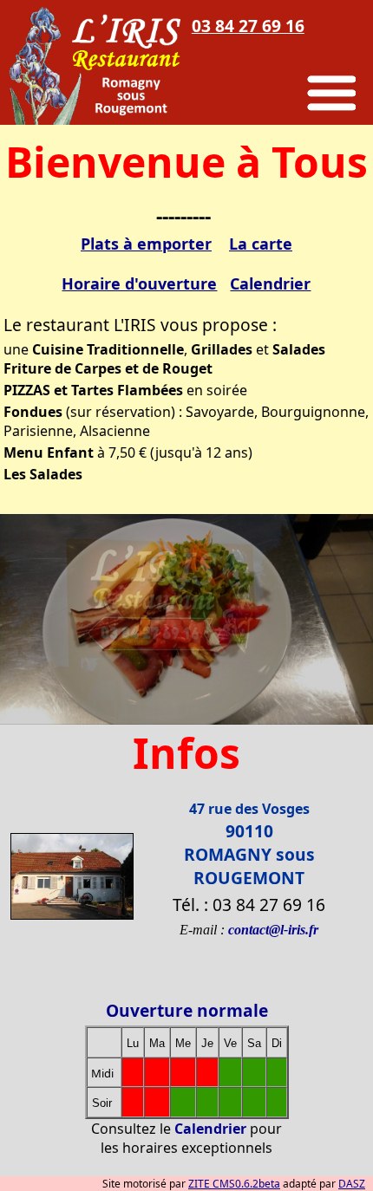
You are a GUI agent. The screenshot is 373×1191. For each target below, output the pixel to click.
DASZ (351, 1183)
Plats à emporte (143, 243)
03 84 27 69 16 (248, 25)
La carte (260, 243)
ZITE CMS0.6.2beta (234, 1183)
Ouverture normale (187, 1010)
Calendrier (270, 283)
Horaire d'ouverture (139, 283)
